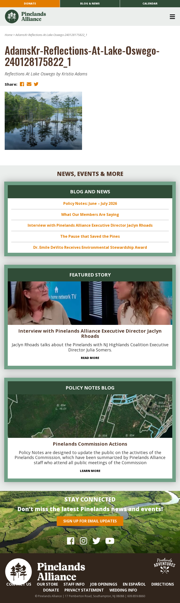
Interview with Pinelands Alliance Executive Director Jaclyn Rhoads (90, 225)
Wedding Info (123, 590)
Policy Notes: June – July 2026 (90, 203)
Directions (162, 584)
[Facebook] (71, 540)
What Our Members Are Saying (90, 214)
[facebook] (22, 84)
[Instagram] (83, 540)
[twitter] (36, 84)
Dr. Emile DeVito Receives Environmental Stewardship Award (90, 247)
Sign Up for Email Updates (90, 521)
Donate (30, 3)
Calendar (150, 3)
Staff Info (74, 584)
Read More (90, 358)
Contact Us (18, 584)
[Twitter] (96, 540)
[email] (29, 84)
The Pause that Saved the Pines (90, 236)
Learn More (90, 471)
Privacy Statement (84, 590)
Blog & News (90, 3)
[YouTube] (109, 540)
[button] (88, 17)
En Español (134, 584)
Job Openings (103, 584)
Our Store (47, 584)
